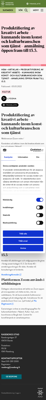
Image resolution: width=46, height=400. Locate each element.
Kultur (6, 92)
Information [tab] (23, 157)
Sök (21, 10)
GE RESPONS (11, 377)
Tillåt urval (23, 241)
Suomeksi (8, 10)
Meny (36, 10)
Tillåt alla (23, 234)
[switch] (39, 207)
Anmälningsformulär (10, 274)
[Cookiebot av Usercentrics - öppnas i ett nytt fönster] (32, 150)
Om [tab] (37, 157)
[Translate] (33, 3)
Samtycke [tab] (8, 157)
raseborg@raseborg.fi (10, 367)
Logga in (18, 393)
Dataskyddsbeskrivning (8, 393)
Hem (3, 69)
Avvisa (23, 248)
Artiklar (13, 69)
